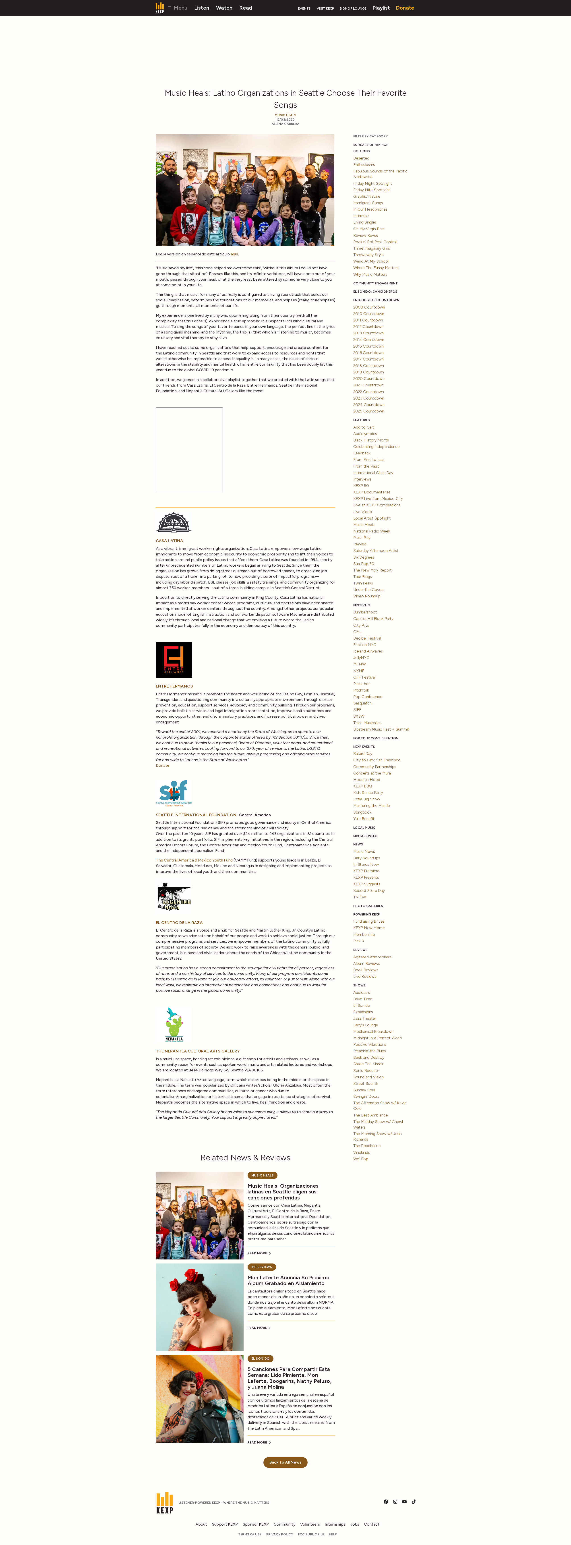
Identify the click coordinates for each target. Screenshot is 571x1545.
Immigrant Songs (368, 202)
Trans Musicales (367, 722)
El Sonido (260, 1359)
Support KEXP (225, 1524)
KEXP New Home (369, 927)
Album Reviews (366, 963)
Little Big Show (366, 799)
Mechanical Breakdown (373, 1031)
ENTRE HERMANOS (174, 686)
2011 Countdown (368, 320)
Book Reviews (365, 969)
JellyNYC (361, 657)
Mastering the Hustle (371, 805)
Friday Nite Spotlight (371, 189)
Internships (335, 1524)
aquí (234, 254)
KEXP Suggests (366, 884)
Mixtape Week (365, 836)
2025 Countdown (368, 411)
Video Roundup (367, 596)
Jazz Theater (364, 1018)
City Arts (361, 625)
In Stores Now (366, 864)
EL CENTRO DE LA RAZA (179, 922)
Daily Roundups (366, 857)
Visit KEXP (325, 8)
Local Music (364, 828)
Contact (371, 1524)
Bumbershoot (365, 612)
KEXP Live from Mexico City (378, 498)
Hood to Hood (366, 779)
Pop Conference (367, 696)
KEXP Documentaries (372, 492)
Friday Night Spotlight (372, 183)
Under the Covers (368, 589)
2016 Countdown (368, 352)
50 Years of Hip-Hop (370, 145)
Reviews (360, 950)
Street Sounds (366, 1083)
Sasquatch (362, 703)
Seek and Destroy (368, 1057)
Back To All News (285, 1462)
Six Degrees (363, 557)
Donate (405, 7)
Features (361, 420)
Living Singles (365, 222)
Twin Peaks (363, 583)
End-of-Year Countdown (376, 300)
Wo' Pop (360, 1158)
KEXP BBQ (362, 786)
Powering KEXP (366, 914)
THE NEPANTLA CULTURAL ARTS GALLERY (198, 1051)
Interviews (261, 1267)
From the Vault (366, 466)
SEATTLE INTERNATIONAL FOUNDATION (196, 814)
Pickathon (361, 683)
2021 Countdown (368, 385)
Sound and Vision (368, 1077)
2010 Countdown (368, 313)
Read (245, 7)
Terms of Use (249, 1534)
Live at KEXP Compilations (376, 505)
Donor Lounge (353, 8)
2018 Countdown (368, 365)
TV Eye (359, 897)
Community (284, 1524)
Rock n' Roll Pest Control (375, 241)
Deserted (361, 158)
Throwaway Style (368, 254)
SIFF (357, 709)
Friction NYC (364, 644)
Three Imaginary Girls (371, 248)
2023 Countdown (368, 398)
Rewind (359, 544)
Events (304, 8)
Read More (258, 1253)
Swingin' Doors (366, 1096)
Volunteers (310, 1524)
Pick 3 (358, 940)
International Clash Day (373, 472)
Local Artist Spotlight (372, 518)
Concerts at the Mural (372, 773)
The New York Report (372, 570)
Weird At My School (371, 261)
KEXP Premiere (366, 870)
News (358, 844)
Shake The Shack (368, 1063)
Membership (364, 934)
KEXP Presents (366, 877)
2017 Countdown (368, 359)
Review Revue (365, 235)
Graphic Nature (366, 196)
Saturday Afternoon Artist (375, 550)
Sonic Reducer (366, 1070)
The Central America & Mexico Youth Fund (194, 860)
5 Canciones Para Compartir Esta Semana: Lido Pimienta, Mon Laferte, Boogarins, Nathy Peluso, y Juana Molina (289, 1378)
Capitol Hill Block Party (373, 618)
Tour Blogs (362, 576)
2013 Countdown (368, 333)
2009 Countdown (369, 307)
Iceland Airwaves (368, 651)
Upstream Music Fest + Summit (381, 729)
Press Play (361, 537)
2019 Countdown (368, 372)
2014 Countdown (368, 339)
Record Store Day (369, 890)
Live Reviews (364, 976)
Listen (201, 7)
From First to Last (369, 459)
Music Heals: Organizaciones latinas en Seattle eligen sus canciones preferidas (283, 1192)
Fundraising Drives (369, 921)
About (201, 1524)
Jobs (354, 1524)
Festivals (361, 605)
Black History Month (371, 440)
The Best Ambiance (370, 1115)
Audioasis (361, 992)
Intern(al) (361, 215)
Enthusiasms (364, 164)
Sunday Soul (364, 1089)
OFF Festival (364, 677)
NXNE (358, 670)
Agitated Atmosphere (372, 957)
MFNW (359, 664)
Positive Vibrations (369, 1044)
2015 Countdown (368, 346)
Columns (361, 151)
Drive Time (362, 998)
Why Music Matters (370, 274)
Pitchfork (361, 690)
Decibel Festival (367, 638)
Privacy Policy (279, 1534)
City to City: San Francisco (377, 760)
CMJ (357, 631)
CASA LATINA (169, 540)
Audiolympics (365, 433)
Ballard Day (362, 753)
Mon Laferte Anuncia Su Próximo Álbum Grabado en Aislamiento (288, 1280)
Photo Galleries (368, 906)
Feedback (361, 453)
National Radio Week (371, 531)
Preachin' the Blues (369, 1050)
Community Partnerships (374, 766)
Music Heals (285, 115)
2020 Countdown (369, 378)
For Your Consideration (375, 738)
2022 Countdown (368, 391)
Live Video (362, 511)
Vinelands (361, 1152)
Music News (364, 851)
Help (333, 1534)
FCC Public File (311, 1534)
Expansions (363, 1011)
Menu (179, 7)
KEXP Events (364, 747)
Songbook (362, 812)
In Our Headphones (370, 209)
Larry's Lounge (365, 1025)
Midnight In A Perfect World (377, 1038)
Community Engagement (375, 283)
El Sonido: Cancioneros (375, 292)
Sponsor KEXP (256, 1524)
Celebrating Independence (376, 446)
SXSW (358, 716)
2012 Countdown (368, 326)
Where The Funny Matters (376, 267)
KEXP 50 (361, 485)
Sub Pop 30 (363, 563)
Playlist (381, 7)
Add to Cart (363, 427)
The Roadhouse (367, 1145)
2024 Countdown (369, 404)
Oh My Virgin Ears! (369, 228)
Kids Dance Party (368, 792)
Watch (224, 7)
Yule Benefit (363, 818)
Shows (359, 985)
